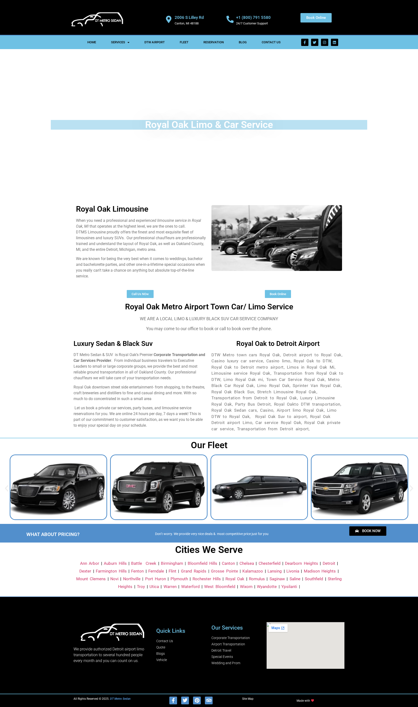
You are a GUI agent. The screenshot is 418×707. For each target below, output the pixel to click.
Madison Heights (320, 571)
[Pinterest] (197, 700)
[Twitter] (314, 42)
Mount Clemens (91, 578)
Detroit (329, 563)
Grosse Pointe (224, 571)
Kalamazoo (252, 571)
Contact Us (271, 42)
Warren (170, 586)
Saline (295, 578)
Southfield (314, 578)
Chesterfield (270, 563)
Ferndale (156, 571)
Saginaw (277, 578)
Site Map (248, 698)
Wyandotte (267, 586)
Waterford (190, 586)
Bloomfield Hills (202, 563)
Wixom (246, 586)
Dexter (85, 571)
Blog (243, 42)
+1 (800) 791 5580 (253, 17)
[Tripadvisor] (209, 700)
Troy (141, 586)
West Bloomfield (219, 586)
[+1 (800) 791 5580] (230, 19)
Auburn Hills (115, 563)
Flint (172, 571)
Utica (154, 586)
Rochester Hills (207, 578)
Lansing (275, 571)
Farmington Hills (111, 571)
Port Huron (155, 578)
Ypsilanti (289, 586)
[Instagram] (324, 42)
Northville (132, 578)
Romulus (257, 578)
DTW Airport (154, 42)
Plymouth (179, 578)
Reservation (213, 42)
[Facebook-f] (304, 42)
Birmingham (172, 563)
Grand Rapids (193, 571)
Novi (114, 578)
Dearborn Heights (301, 563)
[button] (6, 488)
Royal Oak (234, 578)
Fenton (137, 571)
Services (118, 42)
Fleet (184, 42)
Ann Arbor (89, 563)
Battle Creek (143, 563)
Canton (228, 563)
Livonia (292, 571)
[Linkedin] (334, 42)
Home (91, 42)
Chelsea (246, 563)
